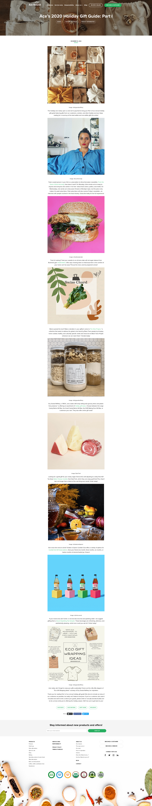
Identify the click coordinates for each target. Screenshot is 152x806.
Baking (30, 755)
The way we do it (80, 746)
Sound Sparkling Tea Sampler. (66, 621)
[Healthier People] (67, 774)
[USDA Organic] (75, 774)
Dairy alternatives (33, 748)
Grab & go (31, 746)
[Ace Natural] (35, 3)
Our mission (79, 743)
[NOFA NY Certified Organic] (83, 774)
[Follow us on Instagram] (113, 755)
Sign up (97, 730)
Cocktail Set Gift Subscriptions (58, 550)
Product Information (88, 21)
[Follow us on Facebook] (105, 755)
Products (50, 5)
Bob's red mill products (34, 761)
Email (70, 713)
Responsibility (69, 5)
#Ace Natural (71, 707)
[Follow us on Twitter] (109, 755)
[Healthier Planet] (59, 774)
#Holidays (93, 707)
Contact (78, 763)
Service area (59, 5)
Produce (31, 743)
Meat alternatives (33, 759)
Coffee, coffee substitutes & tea (36, 763)
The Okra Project (95, 329)
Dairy (30, 752)
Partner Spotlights (71, 21)
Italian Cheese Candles (61, 479)
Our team (78, 748)
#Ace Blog (60, 707)
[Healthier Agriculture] (51, 774)
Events (59, 21)
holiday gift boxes (80, 406)
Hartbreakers (62, 262)
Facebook (78, 713)
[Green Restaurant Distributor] (92, 774)
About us (78, 5)
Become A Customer (111, 741)
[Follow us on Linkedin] (117, 755)
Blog (85, 5)
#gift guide (82, 707)
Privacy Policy (56, 747)
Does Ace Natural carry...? (82, 755)
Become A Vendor (111, 746)
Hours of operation (80, 750)
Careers (78, 752)
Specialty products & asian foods (37, 757)
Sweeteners (32, 766)
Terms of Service (57, 749)
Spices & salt (32, 750)
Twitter (86, 713)
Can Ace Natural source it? (82, 757)
